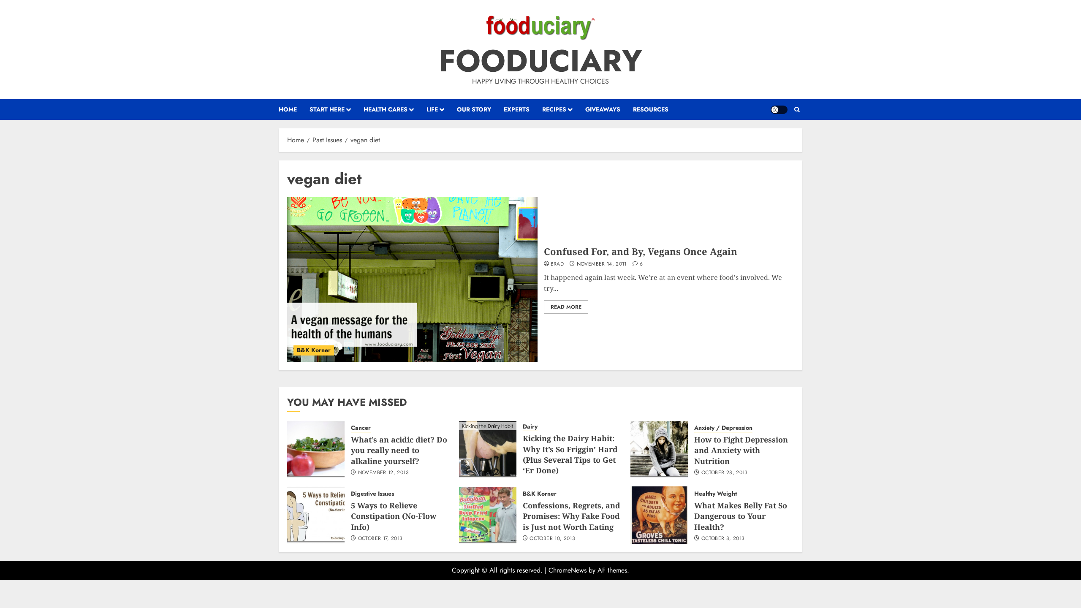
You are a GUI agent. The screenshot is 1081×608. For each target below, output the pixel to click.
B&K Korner (314, 350)
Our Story (474, 109)
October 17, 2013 (380, 538)
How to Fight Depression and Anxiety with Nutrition (741, 450)
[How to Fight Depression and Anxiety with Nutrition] (659, 449)
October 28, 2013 (724, 473)
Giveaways (602, 109)
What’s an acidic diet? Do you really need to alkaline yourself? (399, 450)
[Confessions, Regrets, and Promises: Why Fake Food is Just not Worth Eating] (487, 515)
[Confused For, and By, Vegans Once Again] (412, 279)
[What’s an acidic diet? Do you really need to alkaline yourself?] (316, 449)
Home (288, 109)
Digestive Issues (372, 494)
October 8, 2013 (722, 538)
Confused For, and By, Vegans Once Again (640, 251)
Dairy (530, 427)
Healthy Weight (715, 494)
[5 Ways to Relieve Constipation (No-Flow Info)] (316, 515)
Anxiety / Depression (723, 428)
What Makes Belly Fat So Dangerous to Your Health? (740, 516)
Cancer (361, 428)
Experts (517, 109)
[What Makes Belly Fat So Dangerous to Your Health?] (659, 515)
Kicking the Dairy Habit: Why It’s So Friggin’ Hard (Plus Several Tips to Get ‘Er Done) (570, 454)
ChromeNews (568, 570)
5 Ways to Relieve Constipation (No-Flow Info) (393, 516)
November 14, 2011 (602, 264)
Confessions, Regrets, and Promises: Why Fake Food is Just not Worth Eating (571, 516)
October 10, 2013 (552, 538)
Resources (650, 109)
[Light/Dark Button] (779, 110)
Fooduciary (540, 61)
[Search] (797, 110)
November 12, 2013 (383, 473)
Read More (566, 307)
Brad (557, 264)
